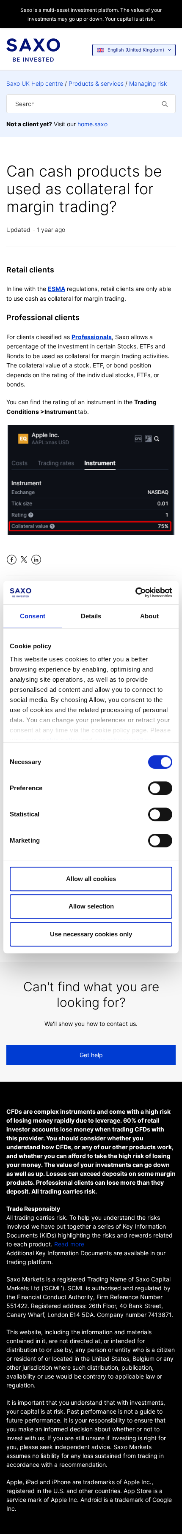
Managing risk (148, 83)
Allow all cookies (91, 878)
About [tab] (149, 616)
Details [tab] (91, 616)
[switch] (160, 788)
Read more (69, 1244)
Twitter (24, 560)
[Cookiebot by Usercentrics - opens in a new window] (135, 592)
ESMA (56, 288)
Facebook (11, 560)
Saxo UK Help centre (34, 83)
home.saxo (92, 124)
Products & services (96, 83)
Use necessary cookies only (91, 934)
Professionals (92, 336)
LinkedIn (36, 560)
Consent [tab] (32, 616)
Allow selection (91, 906)
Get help (91, 1054)
